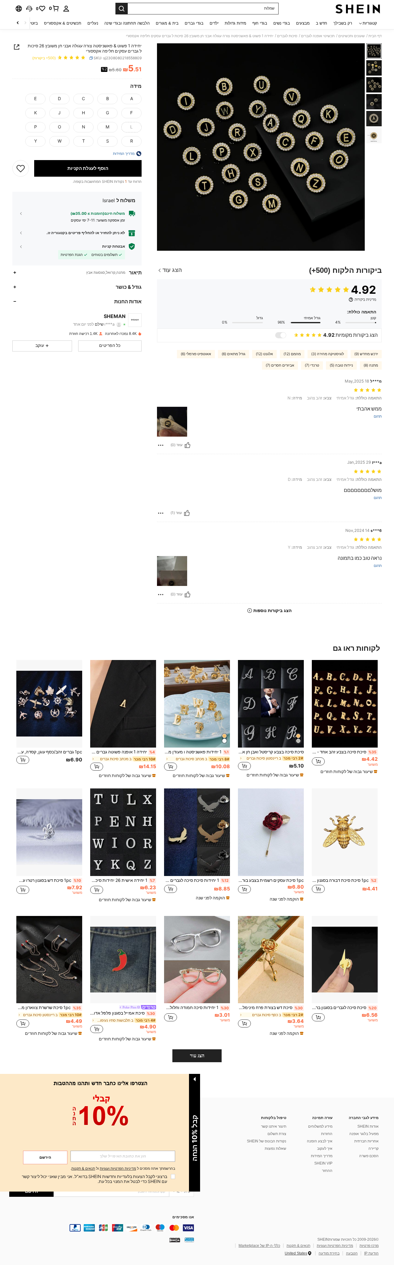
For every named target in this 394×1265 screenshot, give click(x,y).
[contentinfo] (101, 1228)
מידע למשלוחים (320, 1126)
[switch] (280, 335)
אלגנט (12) (264, 354)
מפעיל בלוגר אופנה (364, 1134)
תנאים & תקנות (298, 1245)
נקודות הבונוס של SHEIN (266, 1141)
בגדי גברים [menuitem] (194, 23)
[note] (348, 771)
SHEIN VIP (323, 1163)
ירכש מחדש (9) (366, 354)
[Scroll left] (25, 23)
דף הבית (375, 36)
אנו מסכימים (183, 1217)
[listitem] (344, 719)
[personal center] (66, 8)
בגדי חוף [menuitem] (259, 23)
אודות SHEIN (368, 1126)
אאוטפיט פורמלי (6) (196, 354)
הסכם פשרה (369, 1156)
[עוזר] (187, 445)
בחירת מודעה (329, 1253)
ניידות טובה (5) (341, 365)
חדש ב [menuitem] (321, 23)
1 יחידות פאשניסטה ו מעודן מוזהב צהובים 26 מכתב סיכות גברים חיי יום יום (196, 751)
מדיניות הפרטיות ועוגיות (335, 1245)
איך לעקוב (324, 1148)
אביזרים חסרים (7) (280, 365)
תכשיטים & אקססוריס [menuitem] (62, 23)
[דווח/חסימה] (160, 445)
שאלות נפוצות (275, 1148)
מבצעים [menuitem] (303, 23)
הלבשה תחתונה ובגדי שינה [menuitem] (127, 23)
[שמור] (20, 168)
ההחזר (327, 1171)
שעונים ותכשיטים (351, 36)
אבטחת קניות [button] (113, 246)
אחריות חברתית (366, 1141)
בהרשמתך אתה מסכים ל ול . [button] (122, 1169)
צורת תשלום (276, 1134)
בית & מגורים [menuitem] (167, 23)
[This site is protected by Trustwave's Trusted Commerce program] (189, 1240)
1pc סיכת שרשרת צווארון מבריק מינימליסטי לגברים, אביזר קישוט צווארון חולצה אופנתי (48, 1007)
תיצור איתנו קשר (273, 1126)
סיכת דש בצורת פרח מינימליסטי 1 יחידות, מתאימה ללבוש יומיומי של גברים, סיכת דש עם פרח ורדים (270, 1007)
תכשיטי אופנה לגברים (318, 36)
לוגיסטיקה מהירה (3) (327, 354)
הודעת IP (371, 1253)
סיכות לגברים (287, 36)
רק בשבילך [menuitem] (342, 23)
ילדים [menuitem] (214, 23)
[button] (29, 8)
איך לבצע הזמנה (319, 1141)
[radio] (131, 99)
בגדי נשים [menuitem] (281, 23)
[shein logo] (358, 8)
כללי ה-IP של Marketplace (259, 1245)
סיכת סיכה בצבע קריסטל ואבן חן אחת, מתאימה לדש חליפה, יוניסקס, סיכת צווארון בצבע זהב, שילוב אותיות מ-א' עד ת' (271, 751)
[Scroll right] (18, 23)
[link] (54, 8)
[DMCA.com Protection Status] (174, 1240)
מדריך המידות (321, 1156)
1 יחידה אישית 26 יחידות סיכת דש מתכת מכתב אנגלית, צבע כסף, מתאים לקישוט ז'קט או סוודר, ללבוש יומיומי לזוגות (122, 880)
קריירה (373, 1148)
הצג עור (197, 1055)
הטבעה (352, 1253)
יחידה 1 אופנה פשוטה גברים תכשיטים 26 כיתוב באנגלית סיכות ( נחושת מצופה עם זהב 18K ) (122, 751)
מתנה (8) (371, 365)
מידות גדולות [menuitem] (235, 23)
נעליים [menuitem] (92, 23)
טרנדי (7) (312, 365)
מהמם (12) (292, 354)
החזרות (326, 1134)
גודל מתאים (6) (233, 354)
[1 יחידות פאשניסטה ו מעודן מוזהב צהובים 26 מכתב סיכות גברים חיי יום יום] (197, 704)
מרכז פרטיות (369, 1245)
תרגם (378, 416)
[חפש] (121, 8)
